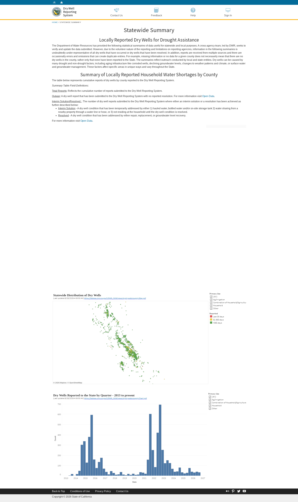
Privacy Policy (103, 491)
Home (55, 22)
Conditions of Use (80, 491)
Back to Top (58, 491)
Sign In (228, 15)
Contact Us (116, 15)
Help (193, 15)
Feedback (156, 15)
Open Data (208, 96)
